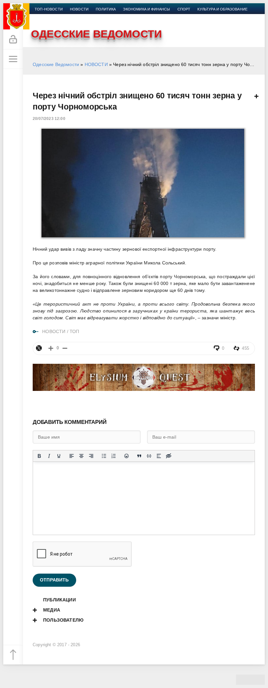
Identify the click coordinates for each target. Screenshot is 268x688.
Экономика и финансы (146, 9)
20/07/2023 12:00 (49, 118)
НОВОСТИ (96, 64)
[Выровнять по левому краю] (71, 456)
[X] (39, 348)
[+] (51, 348)
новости (79, 9)
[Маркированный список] (104, 456)
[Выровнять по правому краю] (91, 456)
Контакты (113, 17)
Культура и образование (222, 9)
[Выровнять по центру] (81, 456)
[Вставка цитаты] (139, 456)
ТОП (74, 331)
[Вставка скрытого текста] (169, 456)
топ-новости (49, 9)
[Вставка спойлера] (159, 456)
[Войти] (13, 39)
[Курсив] (49, 456)
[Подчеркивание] (59, 456)
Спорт (184, 9)
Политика (106, 9)
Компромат (46, 17)
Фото (90, 17)
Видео (71, 17)
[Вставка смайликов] (126, 456)
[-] (65, 348)
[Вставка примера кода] (149, 456)
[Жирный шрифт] (39, 456)
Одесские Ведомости (56, 64)
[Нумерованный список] (114, 456)
